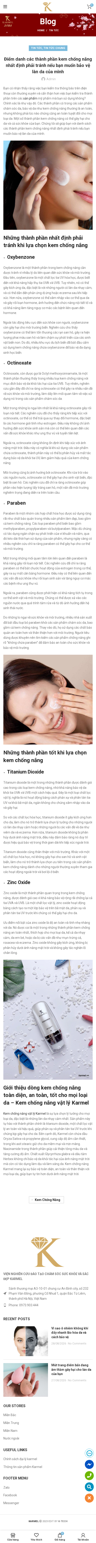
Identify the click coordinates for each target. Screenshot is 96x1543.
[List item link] (48, 1305)
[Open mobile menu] (5, 6)
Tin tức (54, 30)
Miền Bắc (9, 1415)
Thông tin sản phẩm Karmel (22, 1467)
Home (40, 30)
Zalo (6, 1487)
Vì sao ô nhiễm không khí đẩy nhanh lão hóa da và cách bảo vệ (69, 1332)
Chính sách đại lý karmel (20, 1459)
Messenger (11, 1503)
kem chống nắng (47, 1200)
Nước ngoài (11, 1438)
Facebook (10, 1495)
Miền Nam (10, 1430)
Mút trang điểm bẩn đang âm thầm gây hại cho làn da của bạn (71, 1369)
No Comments (77, 1343)
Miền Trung (11, 1423)
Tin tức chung (54, 48)
